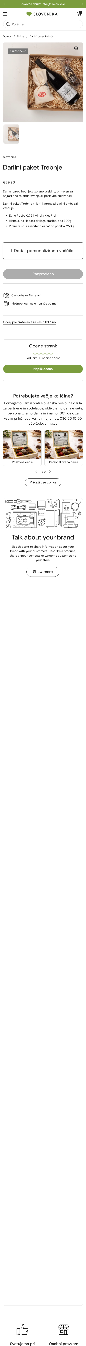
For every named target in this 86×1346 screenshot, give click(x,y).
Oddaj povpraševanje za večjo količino (29, 322)
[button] (50, 472)
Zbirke (20, 36)
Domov (7, 36)
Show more (43, 571)
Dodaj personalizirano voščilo (43, 250)
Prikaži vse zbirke (43, 482)
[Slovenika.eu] (42, 14)
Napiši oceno (43, 369)
